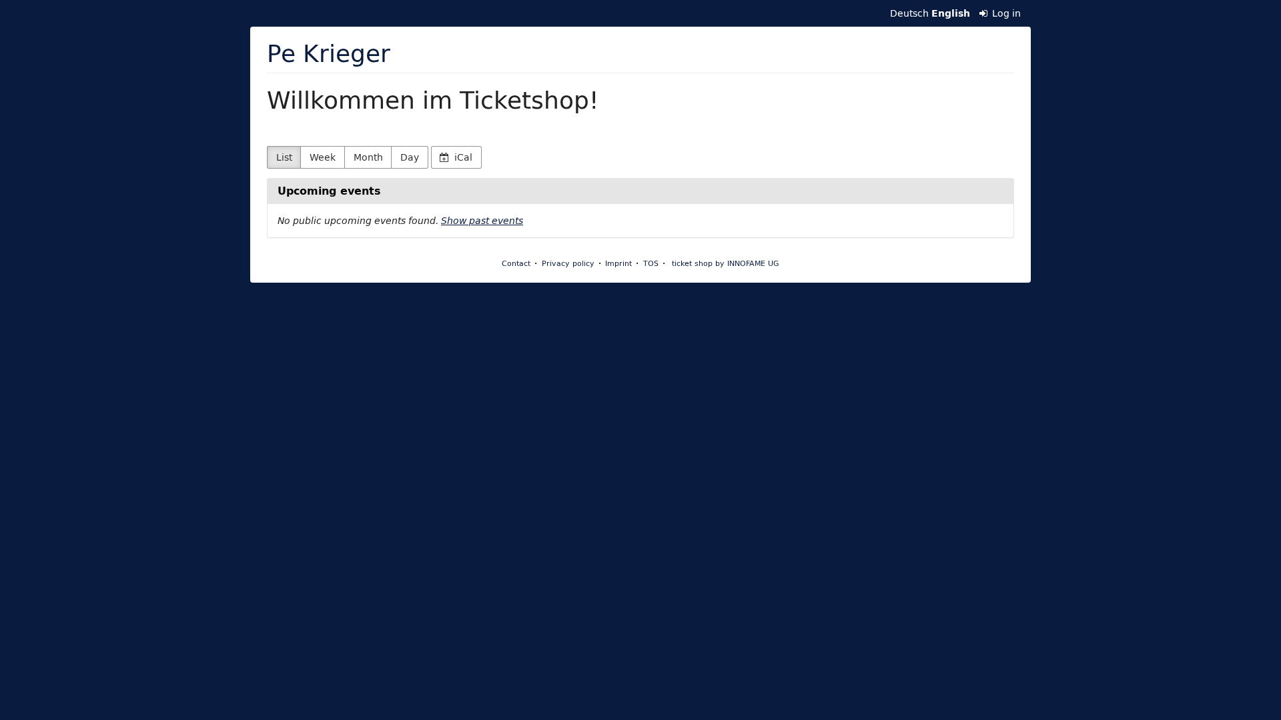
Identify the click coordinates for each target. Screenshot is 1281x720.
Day (409, 157)
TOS (651, 263)
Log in (1005, 13)
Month (368, 157)
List (284, 157)
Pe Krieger (328, 53)
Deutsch (909, 13)
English (950, 13)
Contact (516, 263)
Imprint (618, 263)
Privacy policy (568, 263)
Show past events (482, 220)
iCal (462, 157)
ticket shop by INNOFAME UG (725, 263)
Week (323, 157)
